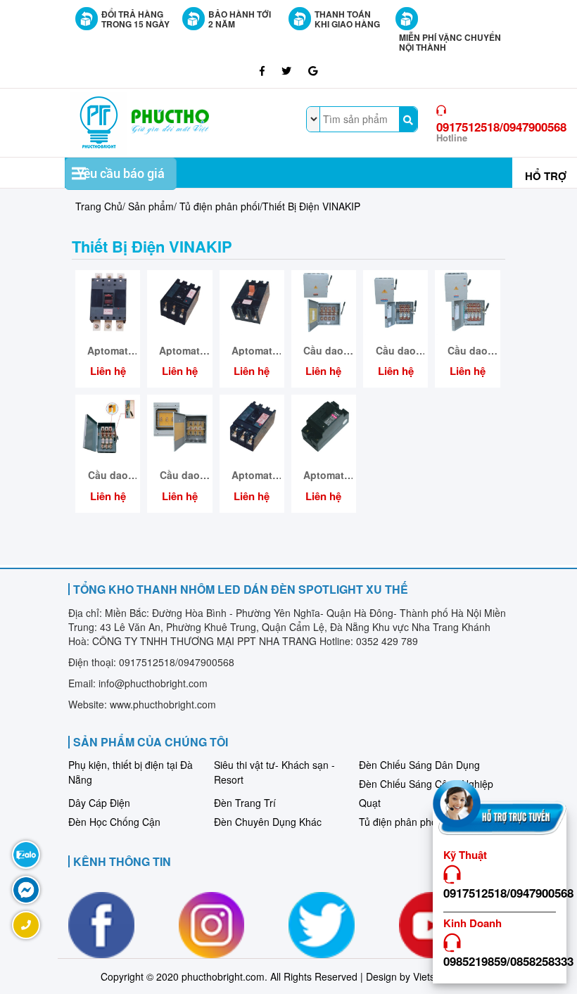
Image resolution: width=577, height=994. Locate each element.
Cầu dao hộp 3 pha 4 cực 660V (467, 350)
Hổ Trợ (545, 176)
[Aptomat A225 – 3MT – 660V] (179, 301)
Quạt (370, 803)
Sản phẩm (151, 206)
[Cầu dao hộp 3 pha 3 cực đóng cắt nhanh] (107, 426)
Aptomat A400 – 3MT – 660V (251, 350)
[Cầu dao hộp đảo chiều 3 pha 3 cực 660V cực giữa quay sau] (179, 426)
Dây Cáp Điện (99, 803)
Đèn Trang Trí (245, 803)
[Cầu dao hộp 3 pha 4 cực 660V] (467, 301)
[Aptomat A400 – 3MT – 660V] (252, 301)
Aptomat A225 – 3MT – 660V (180, 350)
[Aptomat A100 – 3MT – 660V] (252, 426)
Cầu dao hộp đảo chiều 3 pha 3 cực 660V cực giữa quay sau (179, 475)
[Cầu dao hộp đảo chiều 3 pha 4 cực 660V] (323, 301)
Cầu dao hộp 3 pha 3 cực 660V (395, 350)
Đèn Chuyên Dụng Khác (268, 822)
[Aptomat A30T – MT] (323, 426)
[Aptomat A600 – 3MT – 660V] (107, 301)
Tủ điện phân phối (219, 206)
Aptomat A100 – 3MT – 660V (251, 475)
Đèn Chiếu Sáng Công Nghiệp (426, 784)
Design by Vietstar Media (421, 976)
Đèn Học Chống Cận (114, 822)
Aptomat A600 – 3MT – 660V (108, 350)
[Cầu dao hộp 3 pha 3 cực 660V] (395, 301)
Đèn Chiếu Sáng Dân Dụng (419, 765)
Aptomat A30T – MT (323, 475)
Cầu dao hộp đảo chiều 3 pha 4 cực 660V (324, 350)
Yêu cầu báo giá (121, 173)
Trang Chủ (98, 206)
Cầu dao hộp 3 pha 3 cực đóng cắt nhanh (108, 475)
